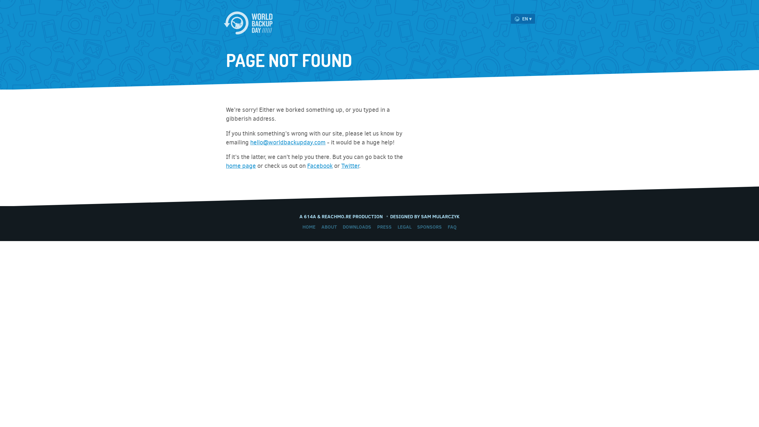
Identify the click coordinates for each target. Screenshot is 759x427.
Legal (405, 227)
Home (308, 227)
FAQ (452, 227)
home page (241, 166)
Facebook (320, 166)
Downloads (357, 227)
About (329, 227)
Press (384, 227)
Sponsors (429, 227)
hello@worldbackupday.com (288, 142)
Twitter (350, 166)
